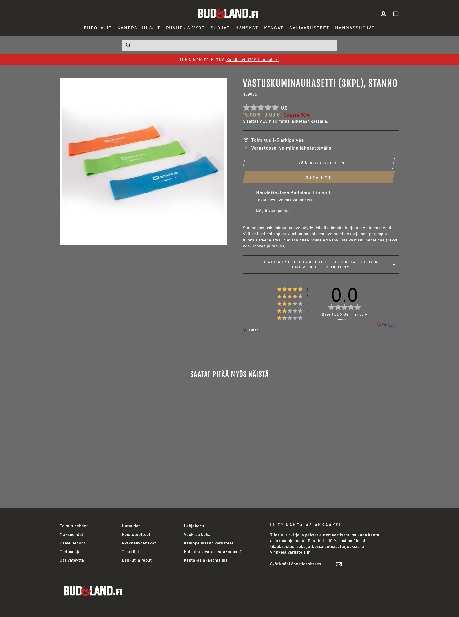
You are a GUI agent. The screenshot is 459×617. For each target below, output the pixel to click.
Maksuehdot (71, 534)
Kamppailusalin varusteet (209, 542)
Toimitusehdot (74, 525)
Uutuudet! (132, 525)
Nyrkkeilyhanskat (139, 542)
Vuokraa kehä (197, 534)
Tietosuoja (70, 551)
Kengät (274, 27)
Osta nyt (319, 177)
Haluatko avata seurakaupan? (213, 551)
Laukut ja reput (137, 560)
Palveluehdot (72, 542)
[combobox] (229, 45)
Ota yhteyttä (72, 560)
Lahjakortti (195, 525)
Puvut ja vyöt (185, 27)
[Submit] (127, 45)
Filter (253, 330)
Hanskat (246, 27)
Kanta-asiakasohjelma (206, 560)
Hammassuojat (355, 27)
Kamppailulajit (139, 27)
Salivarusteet (309, 27)
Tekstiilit (130, 551)
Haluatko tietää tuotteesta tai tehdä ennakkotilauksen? (321, 264)
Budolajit (98, 27)
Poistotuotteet (136, 534)
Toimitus (281, 121)
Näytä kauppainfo (273, 211)
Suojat (220, 27)
